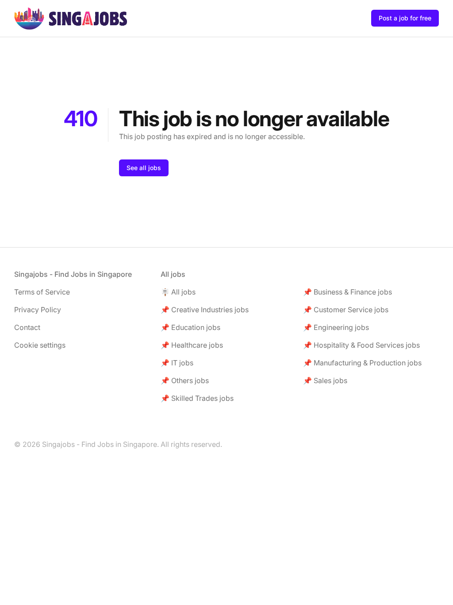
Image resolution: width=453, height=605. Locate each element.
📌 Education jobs (190, 327)
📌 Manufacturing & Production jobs (362, 362)
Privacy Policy (37, 309)
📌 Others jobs (185, 380)
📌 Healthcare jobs (192, 345)
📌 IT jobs (177, 362)
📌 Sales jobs (325, 380)
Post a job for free (405, 18)
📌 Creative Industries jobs (205, 309)
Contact (27, 327)
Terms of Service (42, 291)
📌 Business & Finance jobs (347, 291)
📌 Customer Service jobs (345, 309)
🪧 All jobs (178, 291)
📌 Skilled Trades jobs (197, 398)
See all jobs (144, 167)
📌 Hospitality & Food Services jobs (361, 345)
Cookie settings (39, 345)
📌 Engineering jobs (336, 327)
